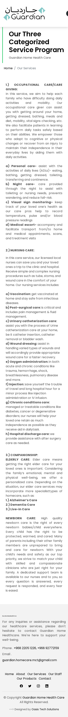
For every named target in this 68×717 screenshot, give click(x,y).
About (20, 674)
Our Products (26, 678)
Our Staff (55, 674)
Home (8, 68)
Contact (45, 678)
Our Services (36, 674)
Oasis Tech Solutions (45, 709)
